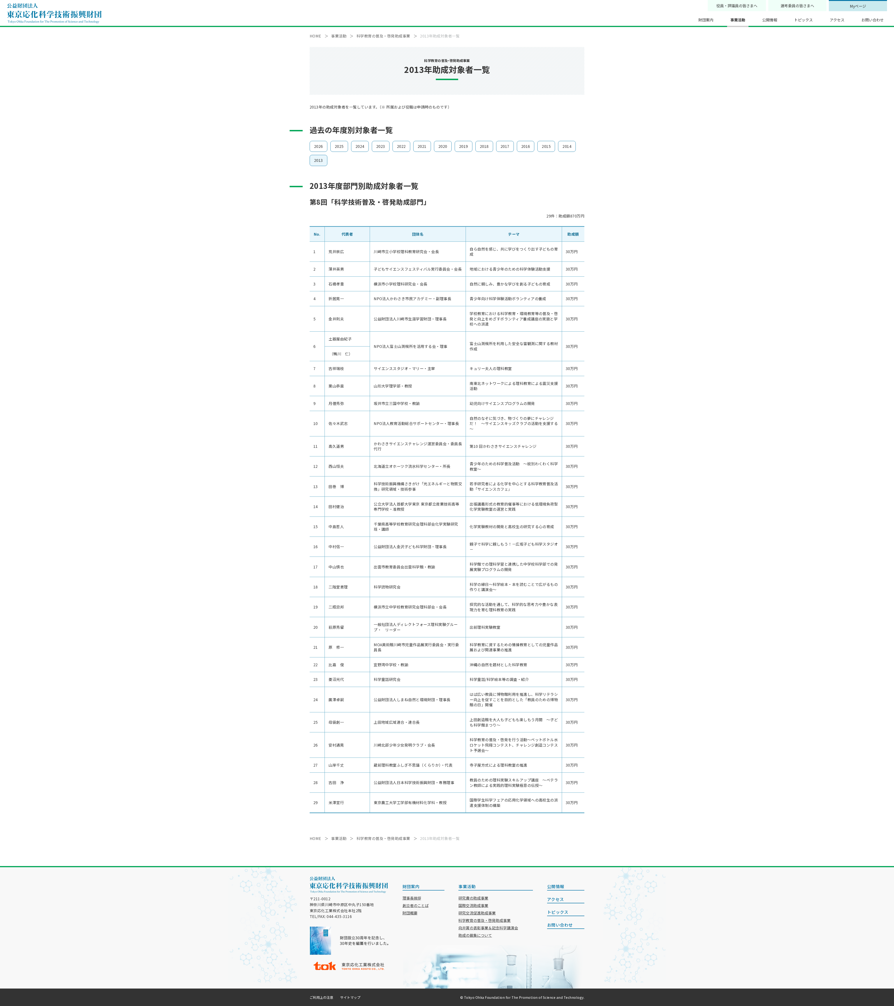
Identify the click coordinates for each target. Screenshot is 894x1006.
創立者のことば (416, 905)
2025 (339, 146)
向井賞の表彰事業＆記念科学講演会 (488, 928)
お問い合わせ (872, 20)
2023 (380, 146)
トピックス (803, 20)
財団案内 (705, 20)
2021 (422, 146)
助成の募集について (475, 935)
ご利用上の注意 (321, 997)
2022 (401, 146)
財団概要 (410, 913)
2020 (442, 146)
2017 (505, 146)
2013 (318, 160)
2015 (546, 146)
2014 (566, 146)
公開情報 (769, 20)
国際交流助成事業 (473, 905)
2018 (484, 146)
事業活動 (737, 20)
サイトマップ (350, 997)
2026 (318, 146)
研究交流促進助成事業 (477, 913)
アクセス (837, 20)
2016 (525, 146)
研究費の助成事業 (473, 898)
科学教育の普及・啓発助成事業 (484, 920)
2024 (360, 146)
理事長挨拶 (412, 898)
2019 (463, 146)
